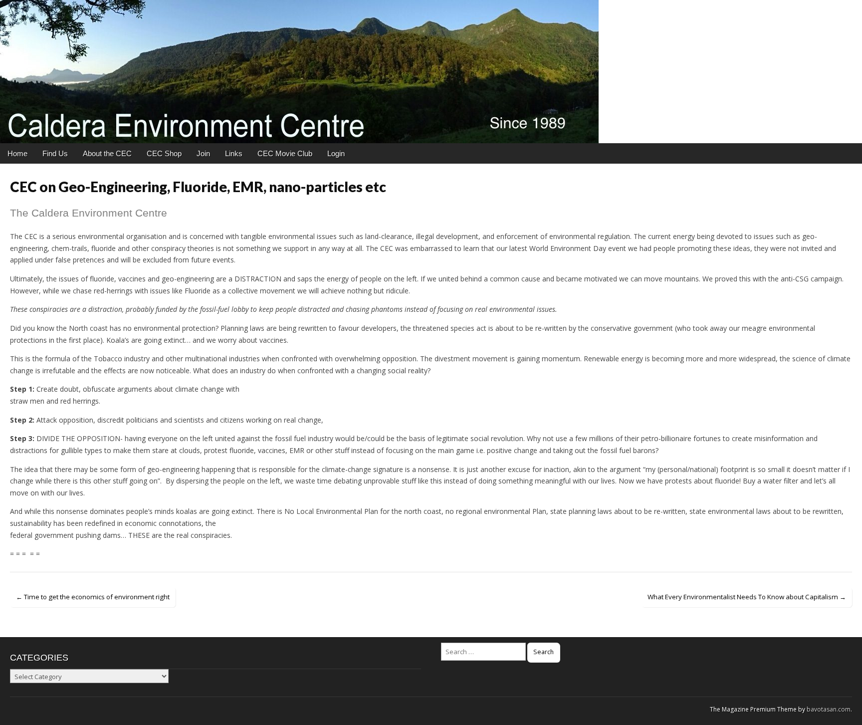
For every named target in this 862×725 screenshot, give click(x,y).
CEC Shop (164, 153)
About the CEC (107, 153)
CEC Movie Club (284, 153)
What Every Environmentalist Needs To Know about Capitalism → (746, 596)
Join (203, 153)
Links (233, 153)
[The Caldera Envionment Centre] (431, 71)
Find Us (55, 153)
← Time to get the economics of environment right (93, 596)
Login (336, 153)
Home (17, 153)
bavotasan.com (829, 709)
